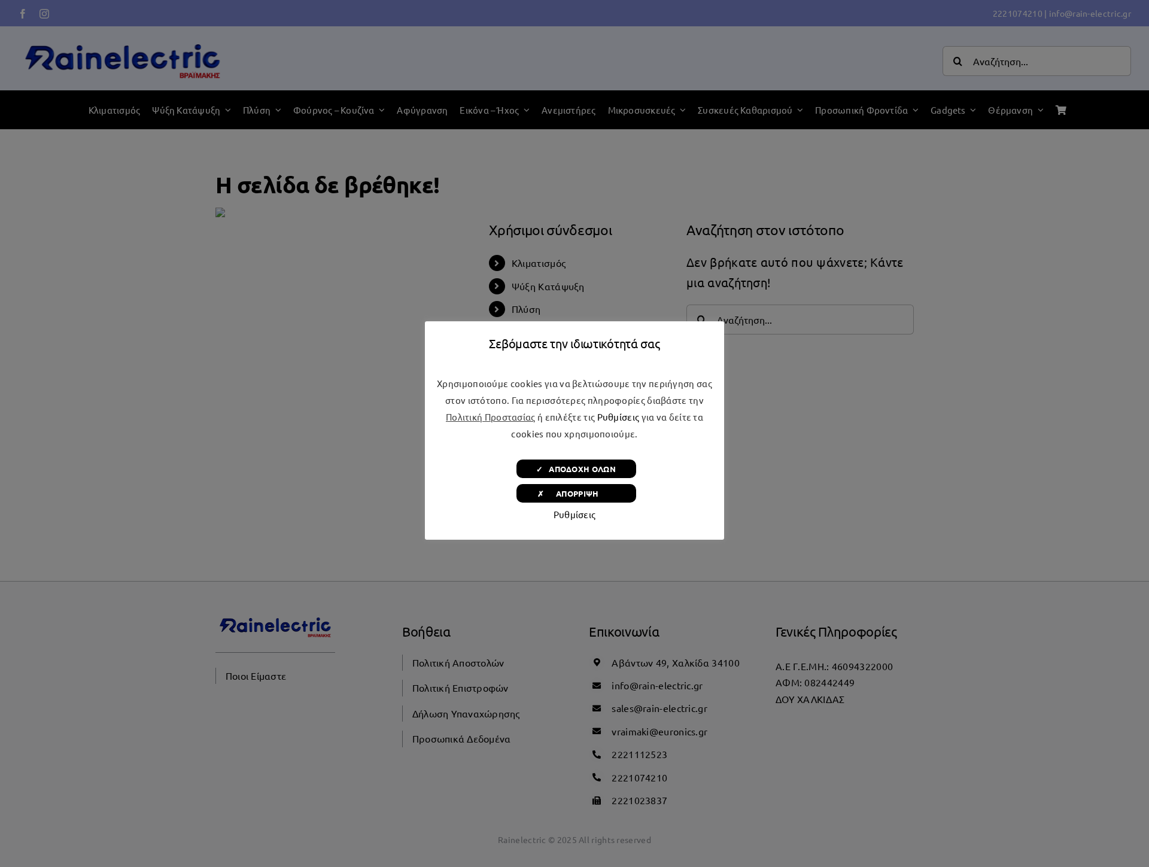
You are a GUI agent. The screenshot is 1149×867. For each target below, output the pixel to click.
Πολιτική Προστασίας (491, 416)
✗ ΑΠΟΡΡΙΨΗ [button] (576, 493)
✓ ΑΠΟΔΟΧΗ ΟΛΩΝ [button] (576, 469)
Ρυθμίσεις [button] (618, 416)
